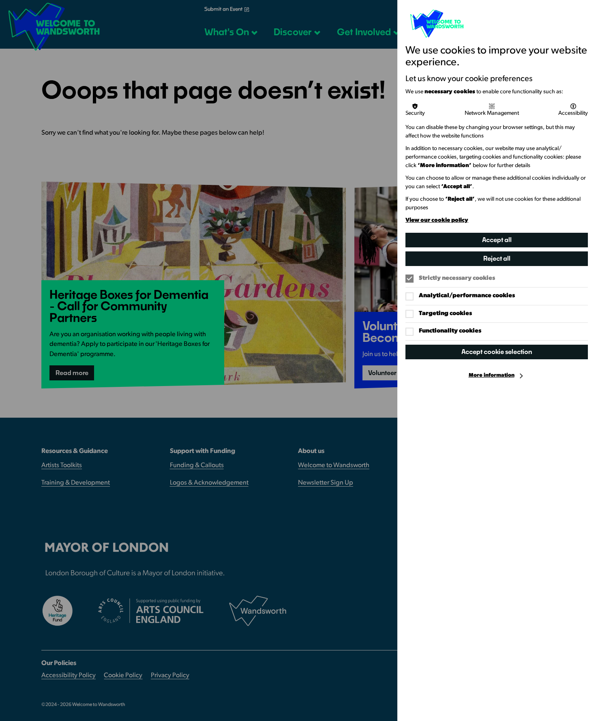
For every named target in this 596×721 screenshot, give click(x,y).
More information (492, 375)
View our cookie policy (436, 220)
